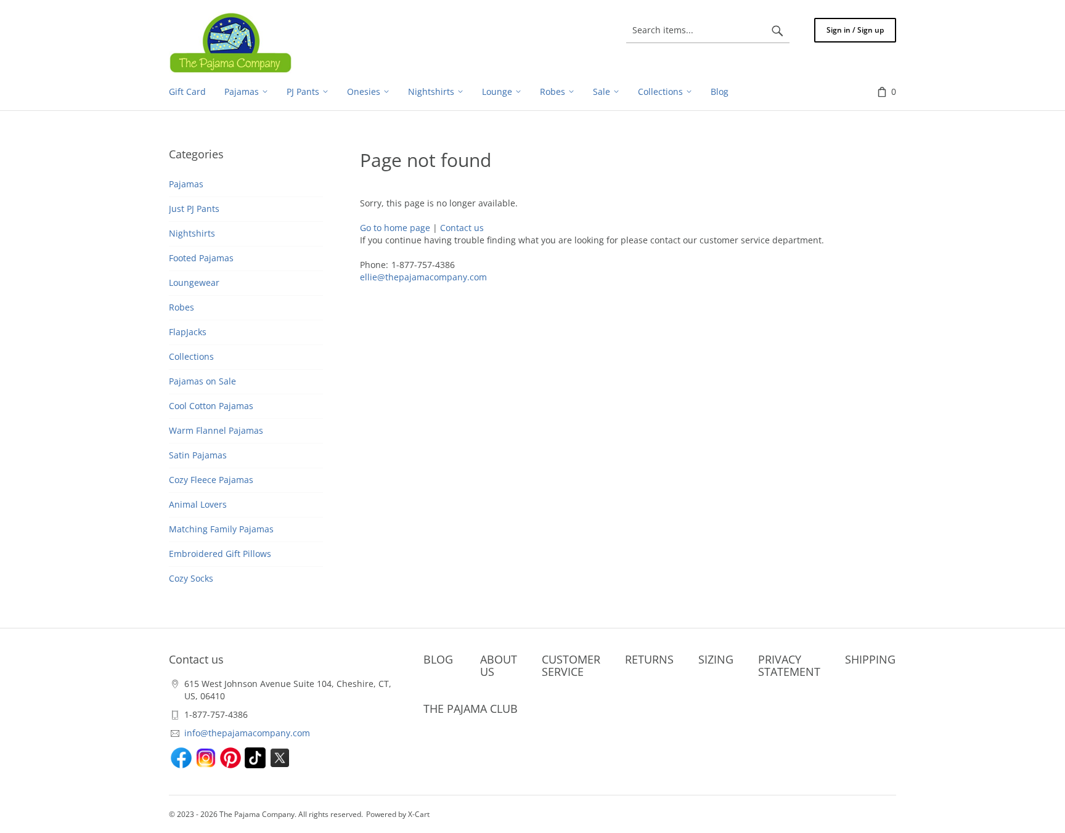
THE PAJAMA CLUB (470, 708)
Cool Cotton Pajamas (211, 406)
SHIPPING (870, 659)
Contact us (462, 228)
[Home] (230, 42)
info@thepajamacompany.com (247, 733)
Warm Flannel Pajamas (216, 430)
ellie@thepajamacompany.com (423, 277)
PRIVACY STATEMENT (789, 665)
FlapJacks (187, 332)
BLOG (438, 659)
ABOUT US (498, 665)
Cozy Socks (191, 578)
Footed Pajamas (201, 258)
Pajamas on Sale (202, 381)
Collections (191, 356)
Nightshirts (192, 233)
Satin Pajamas (198, 455)
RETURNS (649, 659)
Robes (181, 307)
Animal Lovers (198, 504)
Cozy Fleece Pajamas (211, 480)
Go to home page (395, 228)
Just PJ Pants (194, 208)
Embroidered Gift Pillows (220, 553)
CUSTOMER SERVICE (571, 665)
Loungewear (194, 282)
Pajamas (186, 184)
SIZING (715, 659)
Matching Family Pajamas (221, 529)
